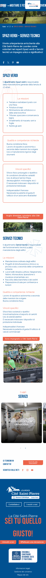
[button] (10, 27)
